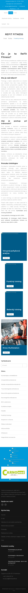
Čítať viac (6, 258)
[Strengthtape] (14, 451)
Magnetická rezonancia (8, 437)
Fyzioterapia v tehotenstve (16, 555)
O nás (15, 13)
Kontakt (4, 24)
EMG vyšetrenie (6, 402)
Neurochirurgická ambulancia (10, 393)
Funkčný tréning (6, 415)
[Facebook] (2, 504)
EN (18, 8)
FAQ (8, 24)
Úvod (5, 38)
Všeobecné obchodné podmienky (11, 522)
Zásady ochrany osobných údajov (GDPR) (13, 536)
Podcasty (4, 529)
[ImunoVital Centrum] (14, 465)
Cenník (22, 18)
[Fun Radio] (14, 457)
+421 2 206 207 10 (18, 3)
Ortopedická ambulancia (8, 380)
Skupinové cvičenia (7, 18)
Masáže (3, 411)
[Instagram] (5, 504)
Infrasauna (4, 433)
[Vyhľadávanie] (25, 23)
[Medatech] (14, 455)
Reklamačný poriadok (7, 525)
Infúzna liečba (5, 428)
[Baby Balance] (14, 461)
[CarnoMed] (14, 472)
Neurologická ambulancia (8, 397)
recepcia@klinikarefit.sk (11, 6)
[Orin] (14, 453)
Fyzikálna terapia (6, 406)
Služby (10, 13)
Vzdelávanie (16, 18)
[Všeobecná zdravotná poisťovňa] (14, 459)
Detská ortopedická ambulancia (10, 384)
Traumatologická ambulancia (10, 389)
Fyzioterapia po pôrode (15, 549)
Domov (6, 13)
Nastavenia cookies (7, 533)
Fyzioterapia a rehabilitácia (9, 375)
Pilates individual (6, 424)
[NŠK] (14, 463)
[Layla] (14, 449)
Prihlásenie (22, 6)
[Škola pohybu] (14, 479)
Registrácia (13, 8)
